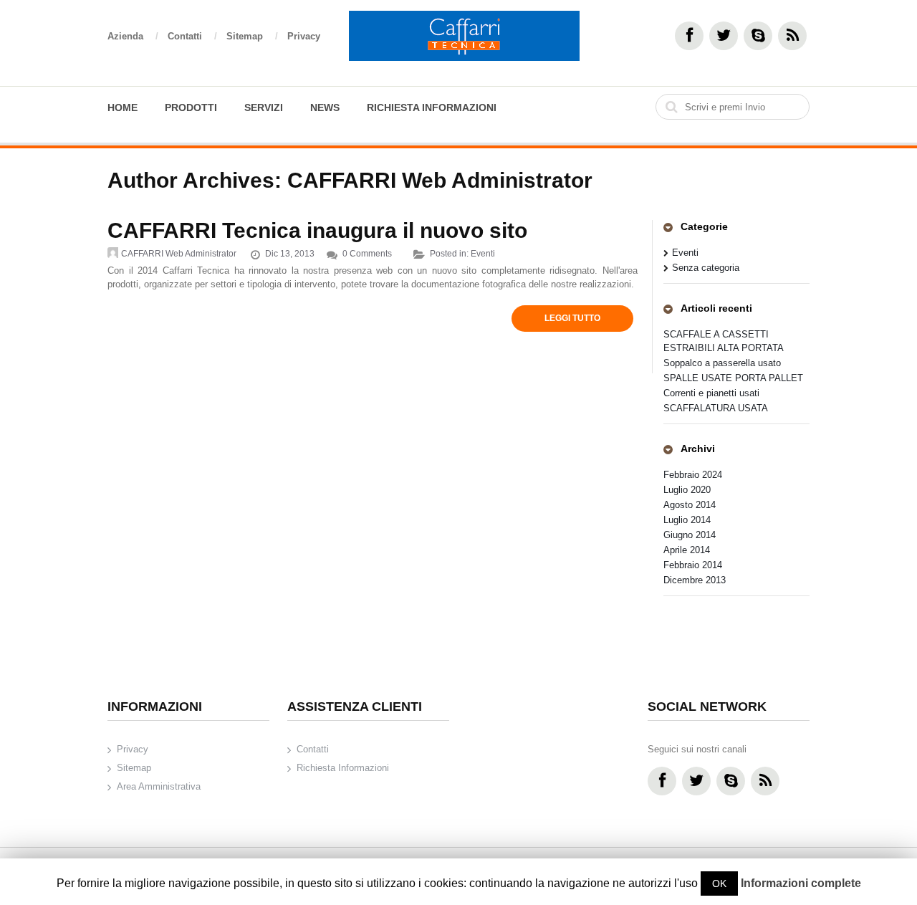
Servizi (263, 107)
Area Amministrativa (159, 786)
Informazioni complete (801, 883)
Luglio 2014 (687, 519)
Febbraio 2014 (692, 565)
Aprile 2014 (686, 550)
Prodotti (191, 107)
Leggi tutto (572, 318)
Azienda (132, 36)
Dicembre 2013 (694, 580)
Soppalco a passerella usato (722, 363)
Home (122, 107)
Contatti (192, 36)
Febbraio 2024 (692, 474)
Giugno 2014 (689, 535)
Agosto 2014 (689, 504)
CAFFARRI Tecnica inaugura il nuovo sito (317, 230)
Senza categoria (705, 267)
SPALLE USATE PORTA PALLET (733, 378)
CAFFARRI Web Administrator (439, 180)
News (325, 107)
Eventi (483, 254)
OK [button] (719, 883)
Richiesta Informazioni (431, 107)
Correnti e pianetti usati (711, 393)
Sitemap (252, 36)
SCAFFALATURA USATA (715, 408)
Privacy (303, 36)
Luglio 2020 (687, 489)
